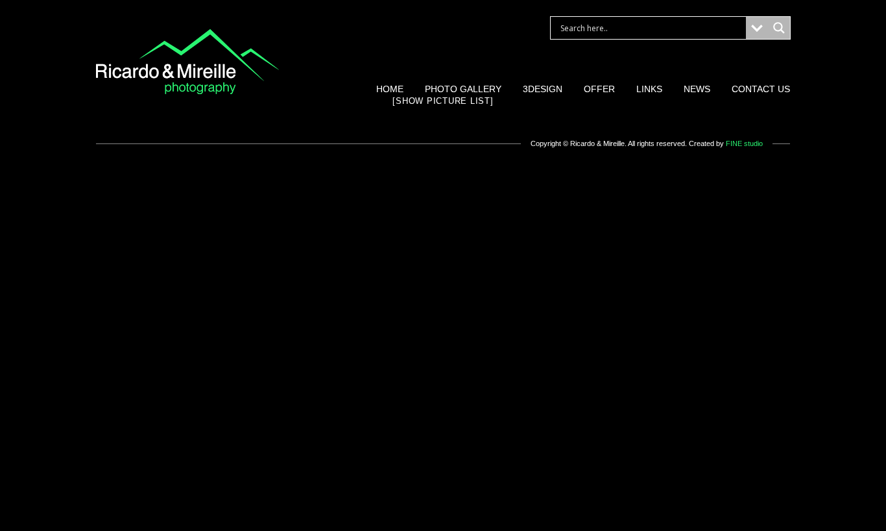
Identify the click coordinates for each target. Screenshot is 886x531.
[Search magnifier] (779, 28)
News (697, 89)
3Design (542, 89)
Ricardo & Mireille (597, 143)
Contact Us (761, 89)
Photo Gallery (463, 89)
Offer (599, 89)
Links (649, 89)
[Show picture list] (442, 101)
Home (389, 89)
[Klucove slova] (187, 91)
